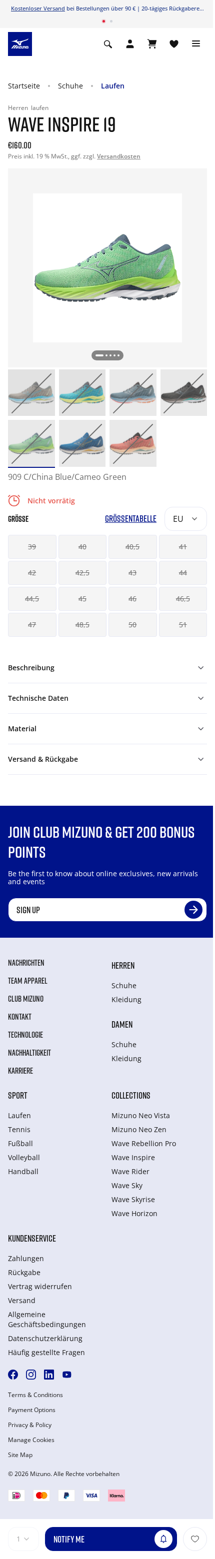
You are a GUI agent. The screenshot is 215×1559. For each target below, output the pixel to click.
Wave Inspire (133, 1157)
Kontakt (20, 1017)
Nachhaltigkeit (29, 1053)
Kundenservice (32, 1238)
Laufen (112, 85)
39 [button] (32, 546)
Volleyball (24, 1157)
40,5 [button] (133, 546)
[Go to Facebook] (13, 1375)
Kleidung (127, 999)
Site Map (20, 1455)
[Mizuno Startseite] (20, 42)
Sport (18, 1095)
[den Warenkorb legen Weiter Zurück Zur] (195, 1539)
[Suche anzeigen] (108, 44)
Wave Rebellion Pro (144, 1143)
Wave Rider (131, 1171)
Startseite (24, 85)
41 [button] (183, 546)
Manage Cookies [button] (31, 1440)
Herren (123, 965)
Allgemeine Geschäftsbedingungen (47, 1319)
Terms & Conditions (35, 1395)
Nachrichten (26, 963)
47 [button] (32, 624)
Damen (122, 1024)
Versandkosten (118, 156)
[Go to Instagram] (31, 1375)
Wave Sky (127, 1185)
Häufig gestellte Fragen (46, 1352)
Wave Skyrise (133, 1199)
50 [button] (132, 624)
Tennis (19, 1129)
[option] (31, 392)
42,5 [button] (83, 572)
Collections (131, 1095)
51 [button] (183, 624)
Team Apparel (28, 981)
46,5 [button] (183, 598)
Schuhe (70, 85)
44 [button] (183, 572)
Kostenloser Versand (38, 8)
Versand (22, 1300)
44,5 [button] (32, 598)
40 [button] (82, 546)
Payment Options (32, 1410)
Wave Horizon (135, 1213)
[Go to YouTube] (67, 1375)
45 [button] (82, 598)
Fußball (20, 1143)
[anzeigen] (152, 44)
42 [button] (32, 572)
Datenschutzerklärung (45, 1338)
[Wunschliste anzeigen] (174, 44)
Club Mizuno (26, 999)
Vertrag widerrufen (40, 1286)
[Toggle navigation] (196, 44)
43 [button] (132, 572)
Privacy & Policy (30, 1425)
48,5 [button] (83, 624)
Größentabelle (130, 518)
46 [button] (132, 598)
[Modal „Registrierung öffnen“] (130, 44)
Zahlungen (26, 1258)
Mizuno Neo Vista (141, 1115)
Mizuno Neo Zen (139, 1129)
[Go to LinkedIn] (49, 1375)
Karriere (20, 1071)
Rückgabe (24, 1272)
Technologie (25, 1035)
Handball (23, 1171)
